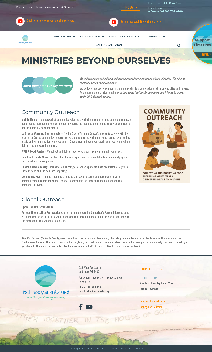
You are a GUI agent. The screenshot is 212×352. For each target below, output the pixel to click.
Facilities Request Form (152, 301)
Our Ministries (90, 36)
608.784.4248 (94, 287)
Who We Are (62, 36)
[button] (74, 37)
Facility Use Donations (152, 307)
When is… (155, 36)
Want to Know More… (124, 36)
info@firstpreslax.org (97, 291)
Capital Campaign (109, 44)
